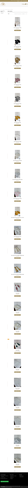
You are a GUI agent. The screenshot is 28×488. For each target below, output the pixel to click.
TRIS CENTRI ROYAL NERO (17, 46)
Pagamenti (11, 476)
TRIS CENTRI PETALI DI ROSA (17, 198)
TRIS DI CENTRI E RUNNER (3, 11)
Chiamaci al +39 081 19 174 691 (24, 0)
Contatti (11, 478)
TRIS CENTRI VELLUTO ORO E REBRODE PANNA (17, 274)
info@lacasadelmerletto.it (4, 478)
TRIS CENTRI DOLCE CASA (17, 236)
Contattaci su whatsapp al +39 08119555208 (15, 0)
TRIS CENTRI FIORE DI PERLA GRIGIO (17, 179)
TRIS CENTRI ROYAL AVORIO (17, 27)
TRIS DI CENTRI (17, 388)
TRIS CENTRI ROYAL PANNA (17, 141)
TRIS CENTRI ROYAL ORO (17, 122)
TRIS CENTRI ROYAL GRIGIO (17, 103)
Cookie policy (21, 476)
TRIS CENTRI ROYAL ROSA (17, 84)
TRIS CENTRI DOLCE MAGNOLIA (17, 160)
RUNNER (2, 13)
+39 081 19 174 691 (3, 477)
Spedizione (11, 477)
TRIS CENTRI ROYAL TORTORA (17, 65)
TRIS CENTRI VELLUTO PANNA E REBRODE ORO (17, 255)
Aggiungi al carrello (17, 30)
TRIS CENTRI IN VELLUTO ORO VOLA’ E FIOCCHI (17, 217)
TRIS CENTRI (17, 293)
